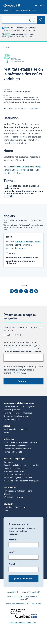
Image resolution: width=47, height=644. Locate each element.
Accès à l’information (30, 592)
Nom (12, 552)
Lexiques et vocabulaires (14, 471)
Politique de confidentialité (16, 603)
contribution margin (24, 241)
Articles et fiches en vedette (15, 429)
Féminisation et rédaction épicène (18, 491)
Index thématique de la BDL (15, 507)
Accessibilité (12, 592)
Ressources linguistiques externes (18, 478)
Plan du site (36, 603)
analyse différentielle (24, 166)
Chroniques (8, 462)
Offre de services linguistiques (16, 416)
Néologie (7, 494)
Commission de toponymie (15, 446)
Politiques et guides (12, 419)
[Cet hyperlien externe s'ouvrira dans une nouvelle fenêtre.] (12, 5)
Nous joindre (39, 5)
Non (19, 334)
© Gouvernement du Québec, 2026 (23, 622)
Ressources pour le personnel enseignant (21, 481)
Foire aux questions (12, 410)
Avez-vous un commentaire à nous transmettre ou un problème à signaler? (22, 344)
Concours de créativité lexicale (16, 449)
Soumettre (23, 381)
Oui (8, 334)
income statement (22, 244)
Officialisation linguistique (15, 497)
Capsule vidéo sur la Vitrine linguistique (20, 407)
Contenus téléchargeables (14, 468)
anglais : (24, 108)
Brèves (6, 432)
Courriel (13, 564)
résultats (17, 173)
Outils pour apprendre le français (18, 475)
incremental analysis (16, 248)
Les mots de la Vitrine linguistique (18, 413)
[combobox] (19, 20)
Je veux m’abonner (23, 578)
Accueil (7, 47)
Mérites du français (12, 452)
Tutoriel (7, 510)
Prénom (13, 539)
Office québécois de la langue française (20, 10)
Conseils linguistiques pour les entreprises (21, 465)
